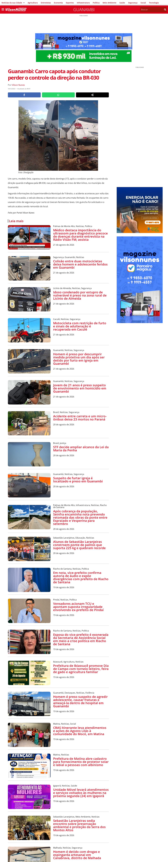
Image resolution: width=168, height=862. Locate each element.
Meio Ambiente (109, 2)
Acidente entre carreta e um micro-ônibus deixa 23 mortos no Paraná (80, 417)
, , (72, 226)
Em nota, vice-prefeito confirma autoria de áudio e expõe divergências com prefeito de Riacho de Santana (80, 577)
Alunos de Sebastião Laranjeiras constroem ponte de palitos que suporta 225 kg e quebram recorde (79, 544)
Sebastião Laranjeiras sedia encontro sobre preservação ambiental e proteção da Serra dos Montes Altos (79, 825)
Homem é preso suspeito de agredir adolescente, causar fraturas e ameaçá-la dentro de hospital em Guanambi (80, 701)
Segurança (132, 2)
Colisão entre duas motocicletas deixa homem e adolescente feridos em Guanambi (80, 264)
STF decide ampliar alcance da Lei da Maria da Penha (81, 448)
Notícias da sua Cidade (12, 2)
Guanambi (84, 9)
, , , (80, 506)
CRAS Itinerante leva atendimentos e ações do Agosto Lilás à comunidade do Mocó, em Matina (79, 730)
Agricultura (33, 2)
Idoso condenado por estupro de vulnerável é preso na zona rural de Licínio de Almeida (80, 295)
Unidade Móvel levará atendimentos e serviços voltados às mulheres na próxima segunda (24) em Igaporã (81, 792)
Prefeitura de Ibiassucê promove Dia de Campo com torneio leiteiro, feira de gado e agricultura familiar (81, 668)
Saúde (122, 2)
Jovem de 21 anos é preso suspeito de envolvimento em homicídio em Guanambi (79, 388)
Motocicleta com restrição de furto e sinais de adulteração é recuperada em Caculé (79, 326)
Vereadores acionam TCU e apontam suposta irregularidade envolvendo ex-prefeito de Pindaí (78, 606)
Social (143, 2)
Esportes (70, 2)
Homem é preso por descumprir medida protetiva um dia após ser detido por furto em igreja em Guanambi (79, 359)
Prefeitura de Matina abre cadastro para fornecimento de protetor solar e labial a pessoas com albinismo (81, 761)
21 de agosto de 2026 (63, 244)
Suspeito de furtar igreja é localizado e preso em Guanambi (78, 479)
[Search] (165, 9)
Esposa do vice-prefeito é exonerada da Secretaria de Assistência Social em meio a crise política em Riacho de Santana (80, 639)
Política (96, 2)
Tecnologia (154, 2)
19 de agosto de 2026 (63, 587)
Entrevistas (46, 2)
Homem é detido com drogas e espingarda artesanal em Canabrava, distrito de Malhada (77, 854)
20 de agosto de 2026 (63, 424)
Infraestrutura (83, 2)
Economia (58, 2)
